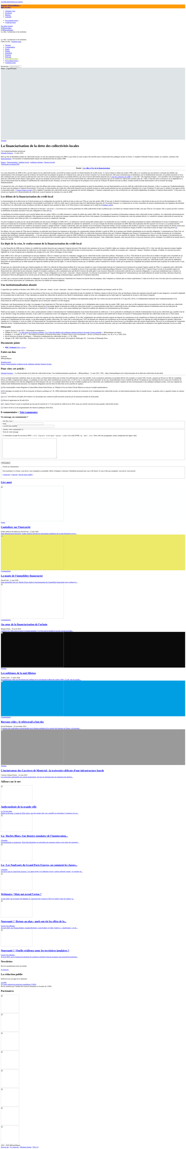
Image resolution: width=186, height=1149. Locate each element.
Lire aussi (6, 482)
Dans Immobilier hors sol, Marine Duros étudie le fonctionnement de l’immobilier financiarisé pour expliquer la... (39, 582)
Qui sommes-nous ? (12, 61)
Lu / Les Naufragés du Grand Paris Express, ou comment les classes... (39, 865)
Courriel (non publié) (10, 426)
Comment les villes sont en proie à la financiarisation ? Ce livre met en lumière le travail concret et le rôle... (37, 631)
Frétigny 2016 (107, 205)
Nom (4, 424)
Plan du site (5, 1147)
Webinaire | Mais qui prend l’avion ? (21, 894)
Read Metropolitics (11, 59)
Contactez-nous (10, 63)
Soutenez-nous (16, 41)
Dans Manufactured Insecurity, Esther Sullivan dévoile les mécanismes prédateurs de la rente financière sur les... (39, 533)
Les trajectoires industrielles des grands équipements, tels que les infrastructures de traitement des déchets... (37, 777)
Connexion (6, 475)
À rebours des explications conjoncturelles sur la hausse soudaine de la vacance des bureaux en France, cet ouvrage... (40, 728)
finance (3, 162)
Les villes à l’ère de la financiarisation (96, 168)
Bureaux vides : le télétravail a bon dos (22, 721)
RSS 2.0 (35, 1147)
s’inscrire (14, 475)
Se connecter (14, 1147)
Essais (3, 522)
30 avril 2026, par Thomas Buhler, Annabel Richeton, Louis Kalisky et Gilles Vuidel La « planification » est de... (39, 928)
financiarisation (6, 159)
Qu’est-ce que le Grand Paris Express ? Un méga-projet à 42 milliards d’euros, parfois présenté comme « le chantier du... (42, 871)
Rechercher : (5, 66)
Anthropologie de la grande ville (18, 806)
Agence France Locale (24, 190)
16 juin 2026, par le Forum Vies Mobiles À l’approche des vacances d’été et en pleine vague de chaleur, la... (37, 899)
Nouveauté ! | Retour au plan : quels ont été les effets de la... (33, 921)
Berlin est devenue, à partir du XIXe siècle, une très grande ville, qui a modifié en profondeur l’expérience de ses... (40, 813)
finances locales (49, 162)
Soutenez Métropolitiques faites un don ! (11, 6)
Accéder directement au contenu (12, 2)
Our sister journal (7, 26)
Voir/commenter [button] (29, 412)
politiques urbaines (36, 162)
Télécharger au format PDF (10, 164)
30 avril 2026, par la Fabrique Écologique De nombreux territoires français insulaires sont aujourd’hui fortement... (39, 957)
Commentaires (6, 571)
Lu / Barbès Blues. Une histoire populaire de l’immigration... (34, 835)
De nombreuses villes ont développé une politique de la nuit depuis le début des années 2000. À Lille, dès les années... (41, 679)
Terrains (3, 141)
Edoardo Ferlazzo (7, 153)
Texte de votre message (10, 432)
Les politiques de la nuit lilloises (18, 673)
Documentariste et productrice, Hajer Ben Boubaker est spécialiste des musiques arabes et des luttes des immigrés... (40, 842)
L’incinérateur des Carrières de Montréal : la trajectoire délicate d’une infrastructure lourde (52, 770)
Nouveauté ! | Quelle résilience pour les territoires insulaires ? (35, 950)
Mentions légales (25, 1147)
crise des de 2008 (120, 177)
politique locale (24, 162)
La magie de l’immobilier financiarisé (22, 575)
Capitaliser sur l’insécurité (15, 527)
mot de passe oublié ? (26, 475)
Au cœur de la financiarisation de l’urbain (24, 624)
